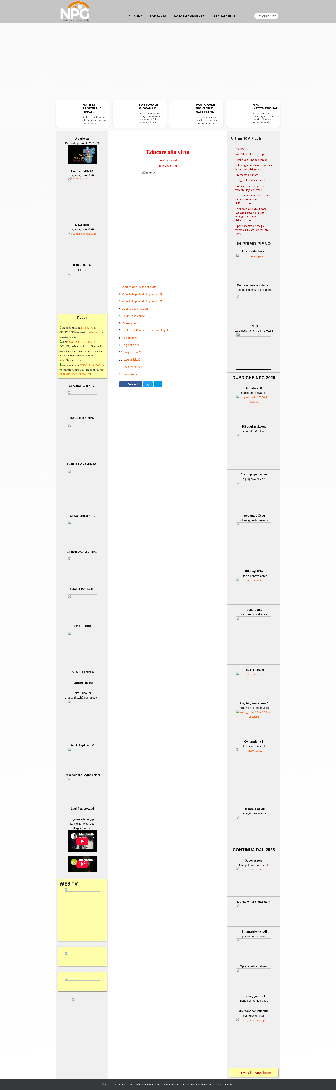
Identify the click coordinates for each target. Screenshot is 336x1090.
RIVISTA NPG (158, 16)
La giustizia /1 (130, 345)
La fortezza (130, 374)
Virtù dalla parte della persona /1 (142, 294)
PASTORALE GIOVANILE (189, 16)
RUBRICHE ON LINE (89, 365)
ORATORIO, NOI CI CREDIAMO (74, 374)
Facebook (133, 384)
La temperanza (133, 366)
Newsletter (95, 332)
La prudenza (130, 337)
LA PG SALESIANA (224, 16)
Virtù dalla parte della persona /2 (142, 301)
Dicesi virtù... (130, 323)
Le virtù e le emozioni (135, 308)
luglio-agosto (86, 327)
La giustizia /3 (132, 359)
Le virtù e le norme (133, 316)
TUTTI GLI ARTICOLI (80, 342)
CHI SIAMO (136, 16)
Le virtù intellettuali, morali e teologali (145, 330)
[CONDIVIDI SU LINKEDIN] (158, 384)
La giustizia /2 (132, 352)
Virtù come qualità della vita (139, 286)
